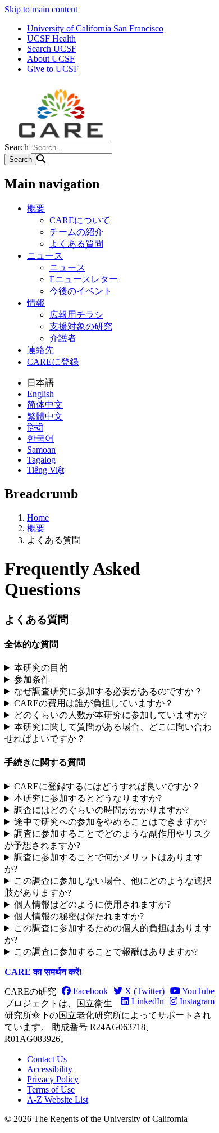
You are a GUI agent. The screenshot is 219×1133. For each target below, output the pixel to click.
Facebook (89, 991)
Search (16, 147)
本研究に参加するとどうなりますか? (88, 798)
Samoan (41, 449)
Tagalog (41, 459)
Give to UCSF (53, 69)
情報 (36, 303)
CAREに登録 (53, 362)
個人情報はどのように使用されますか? (92, 904)
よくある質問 (76, 244)
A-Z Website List (57, 1099)
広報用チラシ (76, 314)
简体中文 (45, 404)
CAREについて (79, 220)
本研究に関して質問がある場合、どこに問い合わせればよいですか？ (108, 732)
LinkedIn (146, 1001)
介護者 (62, 338)
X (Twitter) (143, 991)
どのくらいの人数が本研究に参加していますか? (110, 715)
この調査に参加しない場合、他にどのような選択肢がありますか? (108, 886)
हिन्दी (35, 427)
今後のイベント (80, 291)
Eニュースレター (83, 279)
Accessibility (49, 1069)
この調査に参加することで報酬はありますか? (106, 951)
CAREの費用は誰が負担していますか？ (94, 703)
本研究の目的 (41, 667)
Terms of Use (51, 1089)
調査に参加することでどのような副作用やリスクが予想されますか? (108, 839)
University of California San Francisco (95, 28)
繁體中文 (45, 416)
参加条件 (32, 679)
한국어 (40, 438)
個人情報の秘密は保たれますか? (79, 916)
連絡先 (40, 350)
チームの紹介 (76, 232)
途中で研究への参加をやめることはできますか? (110, 822)
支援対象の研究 (80, 326)
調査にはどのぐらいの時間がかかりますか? (101, 810)
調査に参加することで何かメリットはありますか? (103, 863)
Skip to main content (40, 9)
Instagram (196, 1001)
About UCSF (51, 59)
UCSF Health (51, 38)
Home (38, 517)
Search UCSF (51, 48)
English (40, 394)
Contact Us (47, 1059)
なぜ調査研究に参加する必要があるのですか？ (108, 691)
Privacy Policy (53, 1079)
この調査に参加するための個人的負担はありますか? (108, 934)
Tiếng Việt (45, 470)
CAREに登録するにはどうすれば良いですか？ (107, 786)
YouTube (197, 991)
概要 (36, 208)
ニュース (45, 255)
